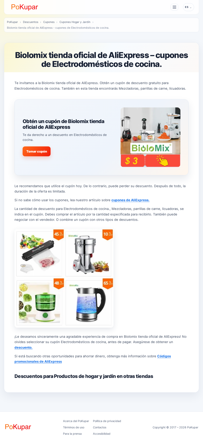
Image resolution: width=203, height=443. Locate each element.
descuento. (23, 347)
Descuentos (30, 22)
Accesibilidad (101, 433)
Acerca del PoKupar (76, 421)
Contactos (99, 427)
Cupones (49, 22)
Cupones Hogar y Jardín (74, 22)
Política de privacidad (107, 421)
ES (186, 7)
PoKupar (12, 22)
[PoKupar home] (25, 7)
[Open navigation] (174, 7)
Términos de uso (73, 427)
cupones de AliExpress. (130, 200)
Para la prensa (72, 433)
